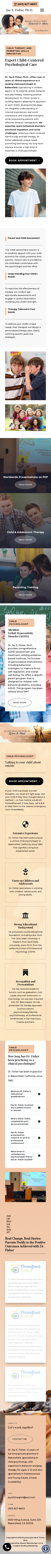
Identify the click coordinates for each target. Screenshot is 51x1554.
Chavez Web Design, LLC (30, 1543)
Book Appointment (23, 160)
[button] (46, 1549)
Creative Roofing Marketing (25, 1546)
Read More (25, 484)
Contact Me (19, 1439)
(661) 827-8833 (27, 4)
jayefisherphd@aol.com (21, 1497)
